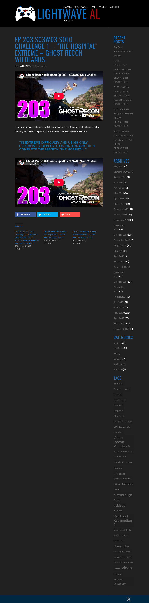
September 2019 (122, 171)
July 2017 (118, 302)
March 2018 (120, 261)
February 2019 (121, 209)
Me (93, 6)
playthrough (123, 495)
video (127, 567)
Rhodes (116, 530)
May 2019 (119, 193)
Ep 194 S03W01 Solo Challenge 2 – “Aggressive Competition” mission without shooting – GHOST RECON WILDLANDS (27, 237)
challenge (119, 400)
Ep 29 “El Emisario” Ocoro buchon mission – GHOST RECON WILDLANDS (84, 234)
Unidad (117, 568)
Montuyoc (118, 479)
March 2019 (120, 203)
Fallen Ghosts (118, 432)
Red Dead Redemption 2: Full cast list (123, 51)
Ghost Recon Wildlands (122, 441)
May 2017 (119, 312)
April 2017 (119, 318)
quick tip (119, 505)
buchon (127, 389)
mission (119, 473)
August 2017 (120, 296)
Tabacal (128, 552)
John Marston (126, 451)
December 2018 (122, 219)
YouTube (69, 20)
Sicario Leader (119, 541)
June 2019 (119, 187)
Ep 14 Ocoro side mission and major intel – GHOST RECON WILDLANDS (55, 234)
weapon (118, 574)
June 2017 (119, 307)
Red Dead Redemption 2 (123, 520)
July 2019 (118, 182)
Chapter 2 (118, 405)
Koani (116, 457)
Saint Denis (125, 530)
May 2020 (119, 166)
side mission (121, 546)
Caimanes (118, 394)
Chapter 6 (118, 421)
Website (115, 6)
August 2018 (120, 245)
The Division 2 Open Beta (122, 557)
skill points (119, 551)
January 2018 (120, 266)
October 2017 (121, 281)
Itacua (116, 451)
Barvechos (118, 389)
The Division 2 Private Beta (123, 562)
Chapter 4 (119, 416)
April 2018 (119, 256)
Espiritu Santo (124, 427)
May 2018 (119, 250)
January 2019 (120, 214)
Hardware (81, 6)
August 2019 (120, 177)
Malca (129, 462)
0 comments (40, 66)
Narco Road (127, 479)
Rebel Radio (118, 511)
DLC (116, 426)
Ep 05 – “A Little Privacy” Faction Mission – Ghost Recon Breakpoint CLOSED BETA (123, 95)
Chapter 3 (118, 410)
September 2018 (122, 240)
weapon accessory (120, 581)
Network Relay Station (123, 484)
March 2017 (120, 323)
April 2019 (119, 198)
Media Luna (118, 468)
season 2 (117, 535)
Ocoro (116, 489)
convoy (128, 421)
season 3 (125, 535)
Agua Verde (118, 384)
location (119, 462)
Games (68, 6)
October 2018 (121, 234)
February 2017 (121, 328)
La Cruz (122, 456)
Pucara (117, 500)
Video (102, 6)
